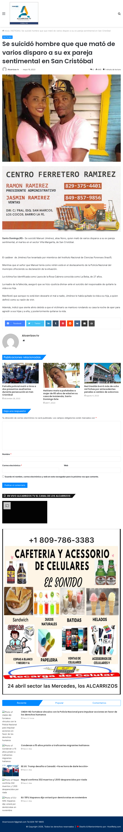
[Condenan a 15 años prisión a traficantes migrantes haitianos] (10, 753)
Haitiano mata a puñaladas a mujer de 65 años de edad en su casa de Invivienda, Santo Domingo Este (60, 395)
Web (66, 465)
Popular (59, 702)
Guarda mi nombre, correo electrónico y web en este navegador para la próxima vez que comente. (52, 476)
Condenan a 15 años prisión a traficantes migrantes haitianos (55, 745)
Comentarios (99, 702)
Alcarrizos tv (13, 69)
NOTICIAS (15, 31)
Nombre (6, 454)
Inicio (6, 31)
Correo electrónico (12, 465)
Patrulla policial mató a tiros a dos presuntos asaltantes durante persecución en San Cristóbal (19, 390)
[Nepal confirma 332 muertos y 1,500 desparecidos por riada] (10, 786)
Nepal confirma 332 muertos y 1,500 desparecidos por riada (54, 779)
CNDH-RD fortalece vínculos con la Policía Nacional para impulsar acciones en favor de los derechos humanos (69, 713)
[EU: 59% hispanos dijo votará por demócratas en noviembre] (10, 804)
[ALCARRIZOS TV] (24, 13)
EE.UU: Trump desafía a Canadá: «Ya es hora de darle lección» (54, 766)
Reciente (21, 702)
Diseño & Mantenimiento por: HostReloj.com (100, 826)
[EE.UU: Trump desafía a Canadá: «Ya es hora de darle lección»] (10, 770)
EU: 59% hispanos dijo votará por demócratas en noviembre (54, 797)
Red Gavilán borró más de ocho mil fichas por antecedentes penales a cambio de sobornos (101, 389)
